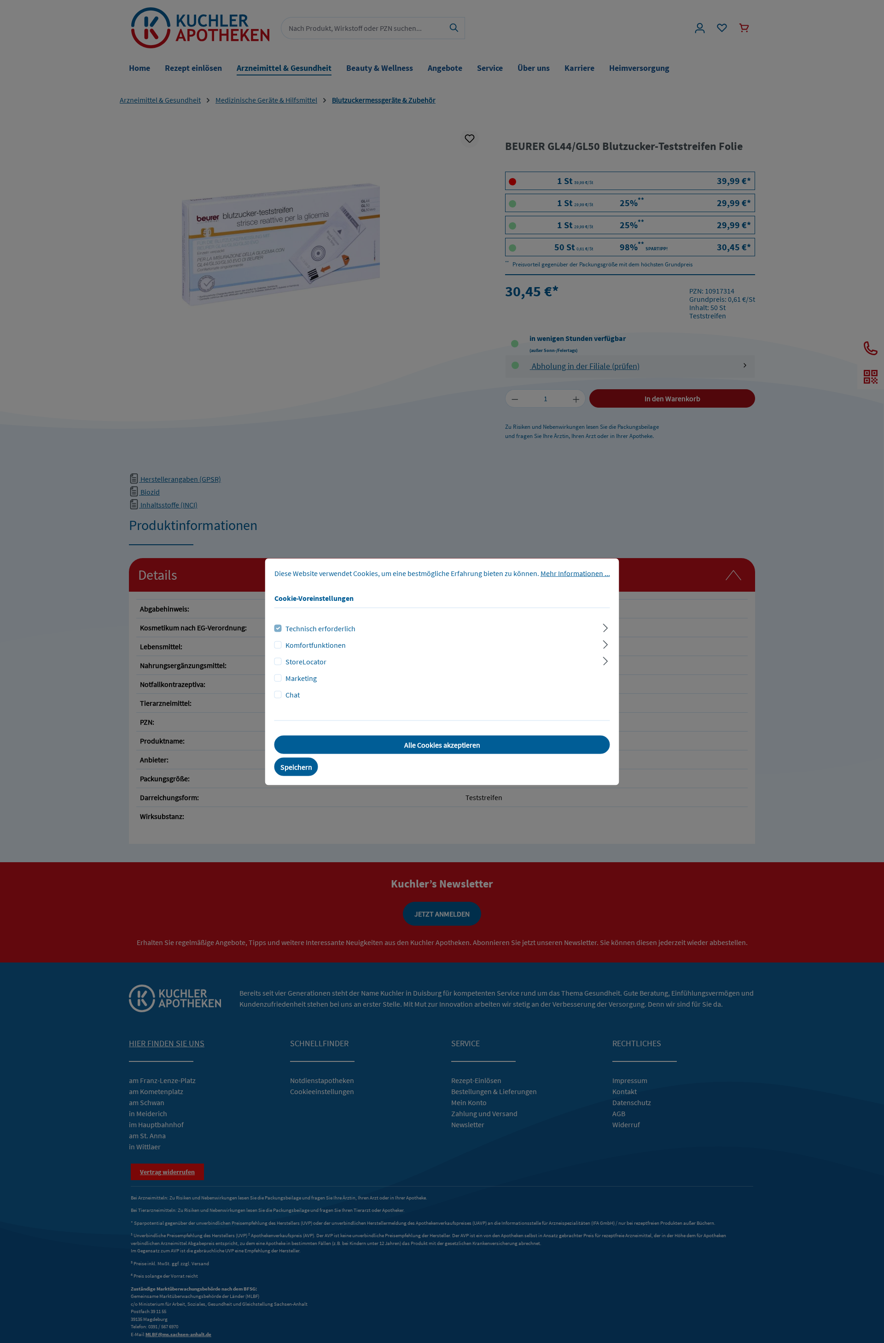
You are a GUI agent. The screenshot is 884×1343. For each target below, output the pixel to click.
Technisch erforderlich (320, 628)
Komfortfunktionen (315, 644)
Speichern (296, 766)
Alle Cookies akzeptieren (442, 744)
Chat (292, 694)
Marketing (301, 677)
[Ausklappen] (605, 626)
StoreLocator (305, 661)
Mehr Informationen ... (575, 572)
